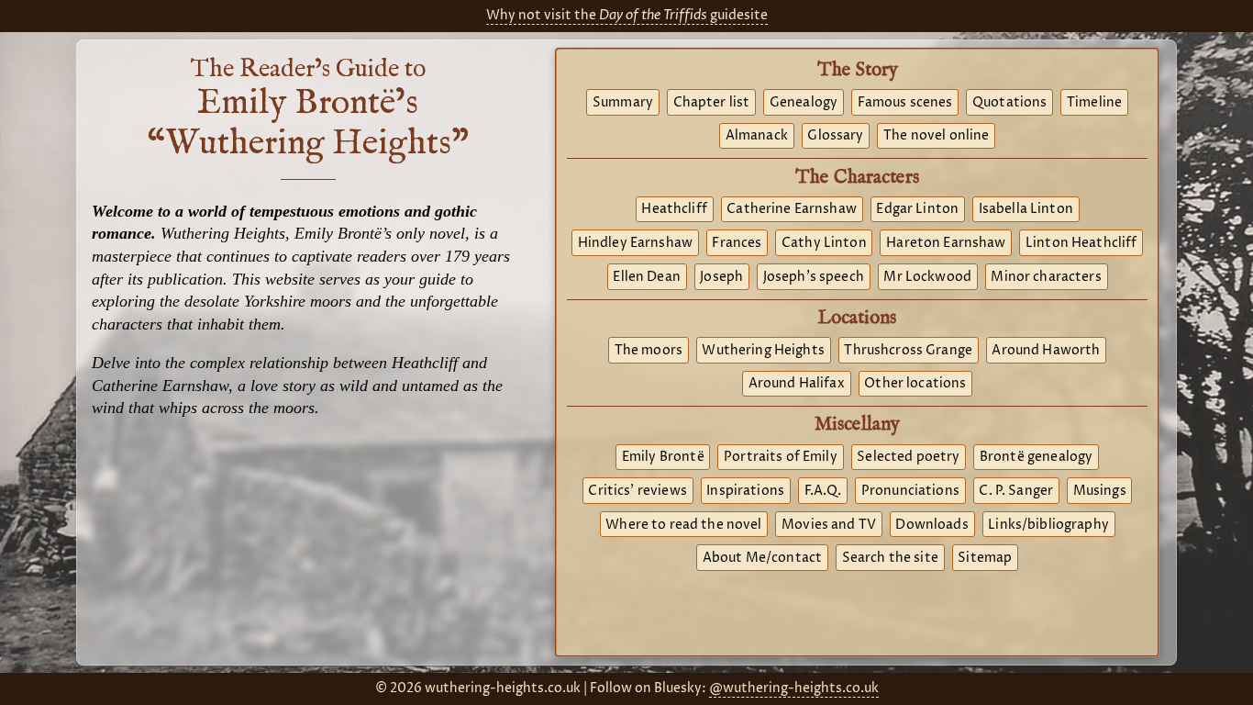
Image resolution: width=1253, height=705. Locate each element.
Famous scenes (905, 103)
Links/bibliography (1048, 525)
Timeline (1094, 103)
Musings (1099, 491)
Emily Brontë (663, 457)
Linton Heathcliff (1081, 243)
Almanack (757, 136)
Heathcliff (673, 209)
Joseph (721, 277)
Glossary (835, 136)
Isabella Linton (1026, 209)
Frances (736, 243)
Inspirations (745, 491)
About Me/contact (762, 558)
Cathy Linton (824, 243)
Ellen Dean (646, 277)
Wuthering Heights (763, 350)
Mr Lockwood (927, 277)
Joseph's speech (813, 277)
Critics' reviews (637, 491)
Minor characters (1046, 277)
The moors (648, 350)
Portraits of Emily (780, 457)
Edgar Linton (917, 209)
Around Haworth (1046, 350)
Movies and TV (829, 525)
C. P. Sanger (1016, 491)
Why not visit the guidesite (627, 15)
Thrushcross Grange (908, 350)
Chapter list (711, 103)
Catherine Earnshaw (791, 209)
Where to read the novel (683, 525)
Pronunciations (910, 491)
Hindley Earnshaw (635, 243)
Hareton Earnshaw (945, 243)
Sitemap (985, 558)
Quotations (1009, 103)
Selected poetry (908, 457)
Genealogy (803, 103)
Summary (623, 103)
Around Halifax (796, 384)
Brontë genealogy (1036, 457)
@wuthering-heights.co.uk (794, 688)
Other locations (915, 384)
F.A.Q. (823, 491)
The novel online (936, 136)
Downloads (931, 525)
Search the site (890, 558)
